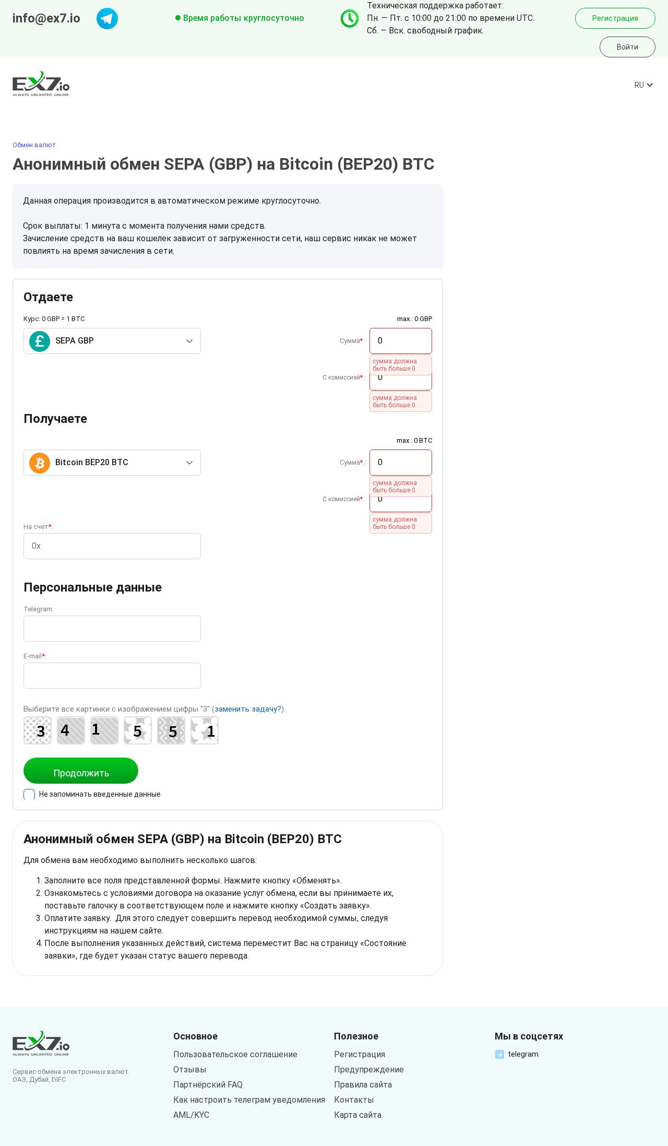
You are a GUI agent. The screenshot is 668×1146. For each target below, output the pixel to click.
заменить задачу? (247, 709)
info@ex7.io (46, 18)
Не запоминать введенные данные (100, 794)
